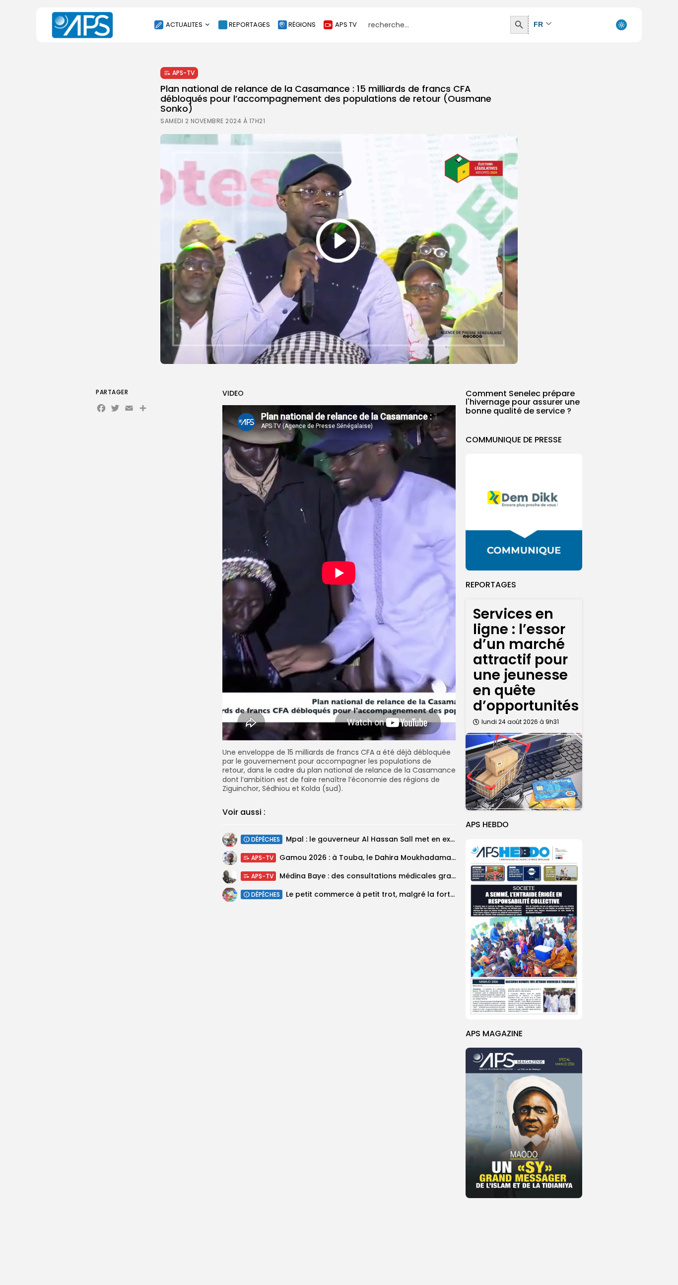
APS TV (346, 24)
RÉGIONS (302, 24)
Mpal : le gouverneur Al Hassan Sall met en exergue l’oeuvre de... (402, 839)
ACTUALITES (184, 24)
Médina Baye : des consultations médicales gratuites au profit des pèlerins (415, 876)
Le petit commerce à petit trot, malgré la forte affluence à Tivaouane (412, 894)
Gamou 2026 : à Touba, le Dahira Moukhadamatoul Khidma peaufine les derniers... (428, 857)
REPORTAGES (249, 24)
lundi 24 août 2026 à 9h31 (520, 721)
